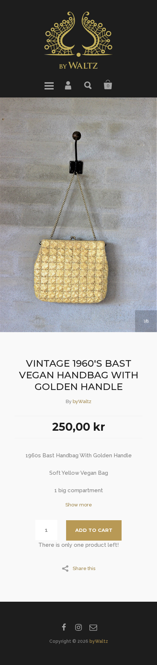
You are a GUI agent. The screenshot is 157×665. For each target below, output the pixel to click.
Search (88, 84)
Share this (84, 568)
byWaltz (82, 401)
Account (68, 84)
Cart (108, 84)
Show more (78, 504)
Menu (48, 84)
